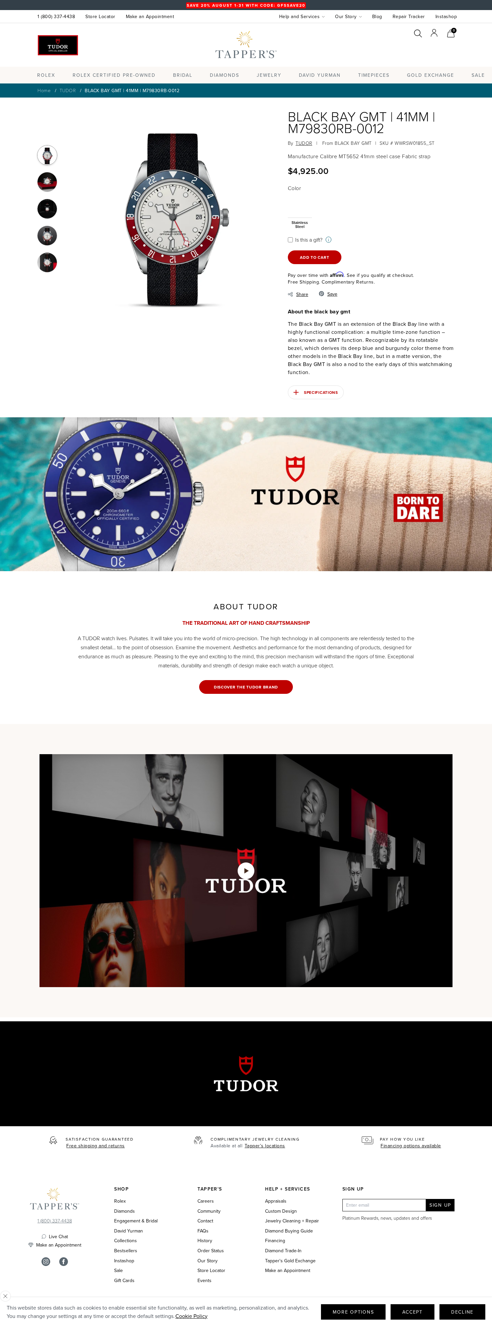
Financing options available (411, 1145)
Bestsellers (125, 1251)
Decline (462, 1312)
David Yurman (128, 1231)
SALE (478, 75)
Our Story (207, 1261)
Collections (125, 1241)
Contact (205, 1221)
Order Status (210, 1251)
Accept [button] (412, 1312)
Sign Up (440, 1205)
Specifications (321, 392)
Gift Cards (124, 1280)
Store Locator (100, 16)
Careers (205, 1201)
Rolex (430, 51)
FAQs (203, 1231)
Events (204, 1280)
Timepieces (374, 75)
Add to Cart (314, 257)
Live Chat (58, 1236)
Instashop (446, 16)
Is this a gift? (308, 239)
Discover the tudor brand (246, 687)
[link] (451, 32)
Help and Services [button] (299, 16)
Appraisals (275, 1201)
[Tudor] (58, 45)
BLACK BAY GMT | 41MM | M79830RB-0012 (132, 90)
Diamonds (224, 75)
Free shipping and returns (95, 1145)
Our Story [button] (346, 16)
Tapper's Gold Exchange (290, 1261)
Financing (275, 1241)
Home (44, 90)
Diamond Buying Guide (289, 1231)
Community (209, 1211)
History (204, 1241)
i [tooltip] (328, 240)
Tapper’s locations (265, 1145)
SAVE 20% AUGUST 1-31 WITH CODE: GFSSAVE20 (246, 5)
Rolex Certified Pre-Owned (114, 75)
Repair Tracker (409, 16)
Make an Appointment (150, 16)
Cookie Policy (191, 1316)
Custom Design (281, 1211)
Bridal (182, 75)
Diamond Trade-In (283, 1251)
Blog (377, 16)
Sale (118, 1270)
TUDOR (68, 90)
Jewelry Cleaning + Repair (292, 1221)
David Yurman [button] (320, 75)
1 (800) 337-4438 (56, 16)
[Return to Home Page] (54, 1200)
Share (302, 294)
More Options (353, 1312)
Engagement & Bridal (136, 1221)
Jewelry (269, 75)
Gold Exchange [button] (430, 75)
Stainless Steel (300, 224)
